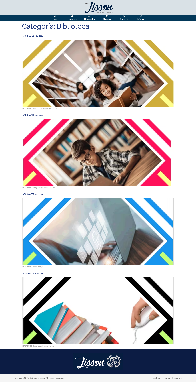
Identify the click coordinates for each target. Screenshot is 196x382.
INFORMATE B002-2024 (32, 194)
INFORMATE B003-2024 (32, 115)
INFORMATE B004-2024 (32, 36)
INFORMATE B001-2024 (32, 273)
